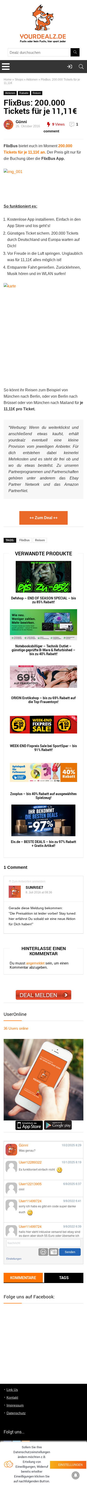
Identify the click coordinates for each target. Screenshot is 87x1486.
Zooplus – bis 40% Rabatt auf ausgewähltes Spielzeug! (43, 796)
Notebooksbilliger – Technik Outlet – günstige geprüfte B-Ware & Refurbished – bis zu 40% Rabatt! (43, 650)
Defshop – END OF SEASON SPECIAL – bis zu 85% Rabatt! (43, 600)
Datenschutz (16, 1413)
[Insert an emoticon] (43, 1252)
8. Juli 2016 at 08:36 (39, 892)
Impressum (15, 1405)
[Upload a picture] (53, 1252)
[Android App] (58, 1122)
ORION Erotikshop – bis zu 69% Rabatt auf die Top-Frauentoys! (43, 700)
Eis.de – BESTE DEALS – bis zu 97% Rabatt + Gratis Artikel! (43, 844)
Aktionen (32, 79)
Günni (21, 122)
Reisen (37, 93)
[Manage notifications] (76, 1475)
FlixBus (24, 540)
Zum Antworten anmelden (28, 881)
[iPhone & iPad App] (29, 1122)
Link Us (12, 1390)
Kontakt (12, 1397)
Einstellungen (14, 1258)
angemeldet (35, 963)
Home (8, 79)
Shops (19, 79)
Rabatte (24, 93)
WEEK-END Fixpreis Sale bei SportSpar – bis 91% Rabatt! (43, 748)
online (16, 1028)
